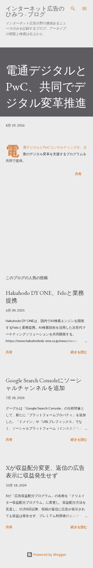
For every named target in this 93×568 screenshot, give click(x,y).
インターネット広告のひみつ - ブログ (35, 11)
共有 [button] (78, 174)
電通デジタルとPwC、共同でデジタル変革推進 (46, 86)
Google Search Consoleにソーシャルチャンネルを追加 (44, 384)
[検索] (73, 8)
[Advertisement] (46, 226)
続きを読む (79, 352)
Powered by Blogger (49, 554)
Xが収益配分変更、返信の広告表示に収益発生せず (45, 471)
